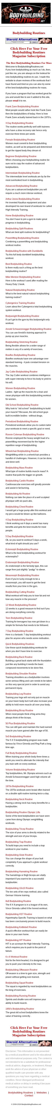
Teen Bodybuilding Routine (19, 618)
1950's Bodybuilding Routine (20, 1009)
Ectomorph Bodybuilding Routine (22, 549)
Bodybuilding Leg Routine (18, 694)
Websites (41, 1092)
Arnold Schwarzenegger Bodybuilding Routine (28, 329)
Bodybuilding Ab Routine (18, 494)
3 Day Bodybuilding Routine (19, 123)
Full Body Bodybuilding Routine (21, 753)
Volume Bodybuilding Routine (20, 769)
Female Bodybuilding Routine (20, 140)
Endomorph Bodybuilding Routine (22, 562)
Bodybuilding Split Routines (19, 228)
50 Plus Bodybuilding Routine (20, 723)
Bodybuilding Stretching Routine (21, 342)
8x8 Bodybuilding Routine (18, 901)
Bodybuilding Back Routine (19, 657)
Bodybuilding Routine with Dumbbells (24, 251)
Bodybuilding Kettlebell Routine (21, 927)
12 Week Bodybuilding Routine (21, 605)
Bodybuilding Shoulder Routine (21, 673)
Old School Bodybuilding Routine (22, 405)
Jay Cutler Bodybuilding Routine (21, 371)
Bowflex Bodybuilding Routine (20, 355)
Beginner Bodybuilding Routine (21, 156)
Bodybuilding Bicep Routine (19, 710)
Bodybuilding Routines (21, 1092)
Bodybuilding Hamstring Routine (22, 871)
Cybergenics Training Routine (20, 303)
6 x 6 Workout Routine (16, 957)
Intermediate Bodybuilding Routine (23, 173)
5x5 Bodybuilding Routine (18, 736)
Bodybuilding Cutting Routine (20, 592)
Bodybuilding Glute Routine (19, 855)
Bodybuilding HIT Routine (18, 940)
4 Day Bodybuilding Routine (19, 520)
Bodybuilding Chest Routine (19, 507)
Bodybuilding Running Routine (21, 996)
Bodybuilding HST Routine (19, 914)
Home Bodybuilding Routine (19, 215)
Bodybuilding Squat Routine (19, 983)
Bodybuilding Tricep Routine (20, 829)
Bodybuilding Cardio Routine (20, 481)
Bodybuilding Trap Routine (19, 842)
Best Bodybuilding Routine (19, 264)
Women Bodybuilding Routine (20, 388)
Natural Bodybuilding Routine (20, 290)
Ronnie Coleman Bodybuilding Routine (25, 434)
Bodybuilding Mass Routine (19, 468)
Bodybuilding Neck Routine (19, 799)
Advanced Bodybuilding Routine (21, 186)
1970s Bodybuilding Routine (20, 786)
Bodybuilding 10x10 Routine (20, 888)
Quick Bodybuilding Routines (20, 644)
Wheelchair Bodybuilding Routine (22, 451)
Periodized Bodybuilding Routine (22, 421)
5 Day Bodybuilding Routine (19, 536)
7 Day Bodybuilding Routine (19, 631)
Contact (29, 1095)
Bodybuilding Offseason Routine (21, 970)
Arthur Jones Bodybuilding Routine (23, 199)
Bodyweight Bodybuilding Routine (22, 316)
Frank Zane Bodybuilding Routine (22, 106)
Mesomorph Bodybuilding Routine (22, 575)
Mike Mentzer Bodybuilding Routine (23, 277)
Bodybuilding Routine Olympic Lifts (23, 812)
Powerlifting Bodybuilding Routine (22, 238)
